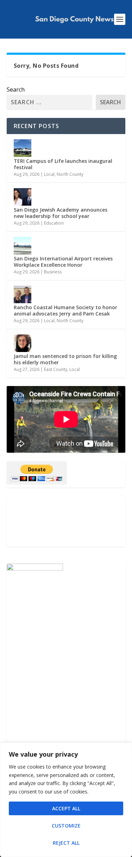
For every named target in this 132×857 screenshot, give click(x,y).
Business (53, 272)
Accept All (66, 808)
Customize (66, 825)
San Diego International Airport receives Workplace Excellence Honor (63, 261)
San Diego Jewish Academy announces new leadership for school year (60, 212)
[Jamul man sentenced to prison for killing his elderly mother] (22, 343)
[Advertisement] (66, 521)
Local (49, 174)
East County (55, 369)
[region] (66, 800)
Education (54, 223)
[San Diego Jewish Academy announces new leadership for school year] (22, 197)
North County (70, 174)
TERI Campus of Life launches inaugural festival (63, 164)
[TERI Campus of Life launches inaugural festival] (22, 148)
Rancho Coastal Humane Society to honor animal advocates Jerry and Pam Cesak (65, 310)
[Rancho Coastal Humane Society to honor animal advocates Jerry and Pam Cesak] (22, 294)
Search (16, 89)
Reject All (66, 842)
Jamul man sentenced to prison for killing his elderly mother (65, 359)
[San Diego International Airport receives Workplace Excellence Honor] (22, 245)
